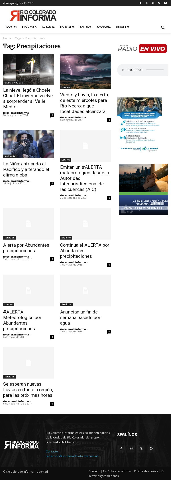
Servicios (9, 237)
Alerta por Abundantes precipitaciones (26, 247)
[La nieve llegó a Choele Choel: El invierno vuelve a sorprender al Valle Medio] (28, 69)
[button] (162, 27)
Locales (65, 87)
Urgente (66, 237)
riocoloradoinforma (16, 112)
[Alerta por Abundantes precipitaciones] (28, 224)
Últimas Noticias (13, 82)
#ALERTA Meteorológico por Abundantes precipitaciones (22, 320)
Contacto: (52, 451)
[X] (153, 3)
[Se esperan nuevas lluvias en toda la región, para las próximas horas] (28, 363)
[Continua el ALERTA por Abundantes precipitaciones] (85, 224)
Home (7, 38)
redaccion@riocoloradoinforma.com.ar (72, 456)
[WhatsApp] (151, 448)
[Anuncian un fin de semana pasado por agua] (85, 290)
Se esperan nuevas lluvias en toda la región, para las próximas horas (28, 389)
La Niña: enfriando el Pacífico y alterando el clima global (26, 169)
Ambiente (9, 156)
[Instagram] (146, 3)
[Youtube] (165, 3)
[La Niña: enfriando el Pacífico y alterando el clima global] (28, 144)
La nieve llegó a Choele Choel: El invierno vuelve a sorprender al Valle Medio (28, 98)
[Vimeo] (159, 3)
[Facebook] (140, 3)
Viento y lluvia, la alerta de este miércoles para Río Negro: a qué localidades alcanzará (84, 103)
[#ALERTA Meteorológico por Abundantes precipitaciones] (28, 290)
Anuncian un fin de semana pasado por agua (80, 317)
